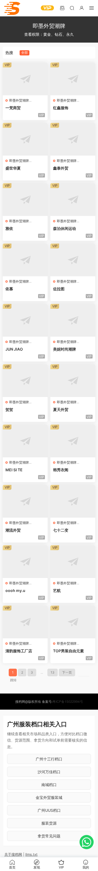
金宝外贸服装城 (49, 797)
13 (52, 672)
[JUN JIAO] (25, 320)
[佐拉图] (72, 260)
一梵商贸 (13, 107)
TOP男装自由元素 (68, 650)
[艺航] (72, 561)
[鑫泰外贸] (72, 139)
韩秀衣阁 (60, 469)
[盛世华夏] (25, 139)
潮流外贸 (13, 530)
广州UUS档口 (49, 810)
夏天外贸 (60, 409)
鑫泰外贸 (60, 168)
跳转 (13, 680)
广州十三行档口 (49, 759)
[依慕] (25, 260)
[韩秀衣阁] (72, 441)
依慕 (9, 288)
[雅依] (25, 199)
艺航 (57, 590)
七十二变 (60, 530)
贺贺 (9, 409)
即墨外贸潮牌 (19, 100)
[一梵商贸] (25, 79)
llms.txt (31, 854)
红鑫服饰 (60, 107)
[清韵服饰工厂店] (25, 622)
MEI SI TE (14, 469)
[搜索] (71, 7)
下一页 (67, 672)
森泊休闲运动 (64, 228)
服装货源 (49, 823)
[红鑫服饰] (72, 79)
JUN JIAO (14, 349)
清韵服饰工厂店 (18, 650)
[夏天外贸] (72, 380)
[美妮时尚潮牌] (72, 320)
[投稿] (62, 7)
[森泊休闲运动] (72, 199)
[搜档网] (12, 8)
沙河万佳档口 (49, 771)
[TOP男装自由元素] (72, 622)
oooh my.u (15, 590)
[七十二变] (72, 501)
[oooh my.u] (25, 561)
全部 (24, 53)
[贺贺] (25, 380)
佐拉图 (59, 288)
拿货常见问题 (49, 836)
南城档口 (49, 784)
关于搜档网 (13, 854)
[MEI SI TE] (25, 441)
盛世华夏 (13, 168)
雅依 (9, 228)
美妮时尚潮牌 (64, 349)
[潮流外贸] (25, 501)
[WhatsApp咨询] (86, 842)
